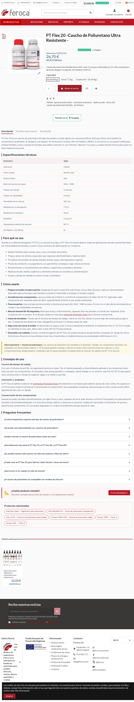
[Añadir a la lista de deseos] (87, 88)
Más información (22, 690)
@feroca (100, 662)
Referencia (51, 53)
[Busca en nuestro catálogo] (91, 12)
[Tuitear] (50, 98)
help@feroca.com (41, 2)
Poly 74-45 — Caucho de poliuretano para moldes (26, 517)
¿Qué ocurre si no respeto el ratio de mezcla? (24, 471)
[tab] (45, 132)
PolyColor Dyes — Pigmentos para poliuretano (25, 511)
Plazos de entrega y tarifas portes (59, 657)
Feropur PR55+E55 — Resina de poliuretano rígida (71, 517)
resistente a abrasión (82, 102)
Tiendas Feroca (9, 2)
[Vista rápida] (12, 569)
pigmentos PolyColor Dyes (45, 383)
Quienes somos (57, 642)
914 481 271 (82, 654)
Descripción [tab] (7, 131)
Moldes (50, 102)
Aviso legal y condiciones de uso (59, 647)
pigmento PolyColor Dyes (75, 314)
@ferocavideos (99, 670)
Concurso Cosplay (70, 2)
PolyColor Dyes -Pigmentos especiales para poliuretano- (10, 574)
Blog (119, 2)
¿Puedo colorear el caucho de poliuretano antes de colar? (30, 436)
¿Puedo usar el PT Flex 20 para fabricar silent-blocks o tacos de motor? (36, 462)
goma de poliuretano (63, 102)
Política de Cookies (59, 665)
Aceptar (9, 696)
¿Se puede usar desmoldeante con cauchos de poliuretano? (31, 428)
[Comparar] (14, 565)
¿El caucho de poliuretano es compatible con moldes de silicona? (33, 479)
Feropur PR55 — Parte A (107, 517)
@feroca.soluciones (101, 650)
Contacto (56, 2)
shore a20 (110, 102)
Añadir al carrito (72, 88)
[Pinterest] (53, 98)
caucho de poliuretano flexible (60, 105)
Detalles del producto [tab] (26, 131)
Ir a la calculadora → (119, 493)
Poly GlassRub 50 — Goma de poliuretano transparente (71, 511)
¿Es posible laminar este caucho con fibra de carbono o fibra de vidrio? (36, 454)
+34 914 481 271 (25, 2)
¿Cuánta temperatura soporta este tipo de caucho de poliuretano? (34, 419)
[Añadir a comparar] (96, 88)
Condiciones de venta (60, 652)
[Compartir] (47, 98)
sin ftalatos (79, 105)
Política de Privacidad (60, 662)
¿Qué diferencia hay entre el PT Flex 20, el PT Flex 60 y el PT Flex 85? (35, 445)
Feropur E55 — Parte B (15, 523)
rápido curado (99, 102)
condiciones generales (35, 622)
